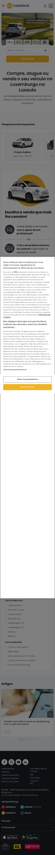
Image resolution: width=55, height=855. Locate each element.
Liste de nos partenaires (15, 370)
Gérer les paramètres (27, 379)
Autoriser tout (28, 387)
